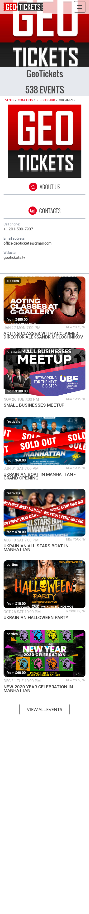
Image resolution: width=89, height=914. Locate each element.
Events (9, 100)
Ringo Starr (46, 100)
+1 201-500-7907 (18, 229)
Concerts (25, 100)
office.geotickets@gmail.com (28, 243)
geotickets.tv (14, 257)
